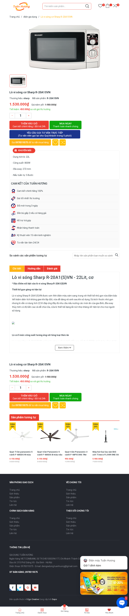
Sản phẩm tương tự (23, 417)
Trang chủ (14, 490)
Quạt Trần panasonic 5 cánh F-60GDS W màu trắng (20, 455)
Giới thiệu (14, 493)
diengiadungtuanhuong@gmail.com (59, 566)
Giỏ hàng (64, 611)
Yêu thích (109, 613)
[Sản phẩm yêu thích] (100, 6)
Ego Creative (33, 599)
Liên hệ (13, 505)
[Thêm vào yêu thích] (55, 142)
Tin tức (13, 501)
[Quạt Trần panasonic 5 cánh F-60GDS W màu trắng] (22, 435)
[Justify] (87, 6)
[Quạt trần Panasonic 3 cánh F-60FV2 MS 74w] (78, 435)
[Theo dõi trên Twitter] (20, 587)
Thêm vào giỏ (29, 125)
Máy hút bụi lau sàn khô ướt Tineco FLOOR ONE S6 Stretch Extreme (106, 455)
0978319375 (21, 142)
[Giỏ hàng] (107, 6)
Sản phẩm (14, 497)
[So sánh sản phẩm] (115, 6)
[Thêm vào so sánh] (62, 142)
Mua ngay (65, 125)
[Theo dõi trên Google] (28, 587)
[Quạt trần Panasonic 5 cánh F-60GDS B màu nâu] (50, 435)
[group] (64, 47)
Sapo (54, 599)
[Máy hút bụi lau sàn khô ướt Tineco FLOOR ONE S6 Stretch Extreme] (106, 435)
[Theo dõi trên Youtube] (35, 587)
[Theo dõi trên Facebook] (12, 587)
